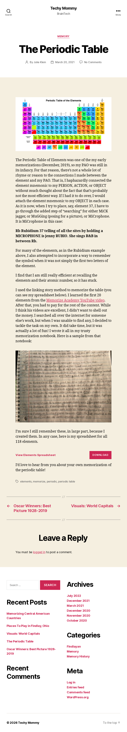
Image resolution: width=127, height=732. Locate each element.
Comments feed (78, 692)
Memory (63, 36)
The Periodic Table (20, 641)
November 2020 (78, 615)
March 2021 (75, 605)
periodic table (66, 481)
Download (100, 454)
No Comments (93, 62)
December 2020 (78, 610)
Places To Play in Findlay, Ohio (28, 626)
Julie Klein (40, 62)
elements (26, 481)
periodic (52, 481)
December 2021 (78, 600)
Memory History (78, 656)
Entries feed (75, 687)
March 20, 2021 (64, 62)
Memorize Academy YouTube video (75, 300)
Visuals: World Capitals (23, 633)
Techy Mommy (63, 8)
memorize (39, 481)
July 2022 (74, 595)
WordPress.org (78, 697)
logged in (39, 552)
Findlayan (74, 646)
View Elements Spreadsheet (36, 455)
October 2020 (77, 620)
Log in (71, 682)
